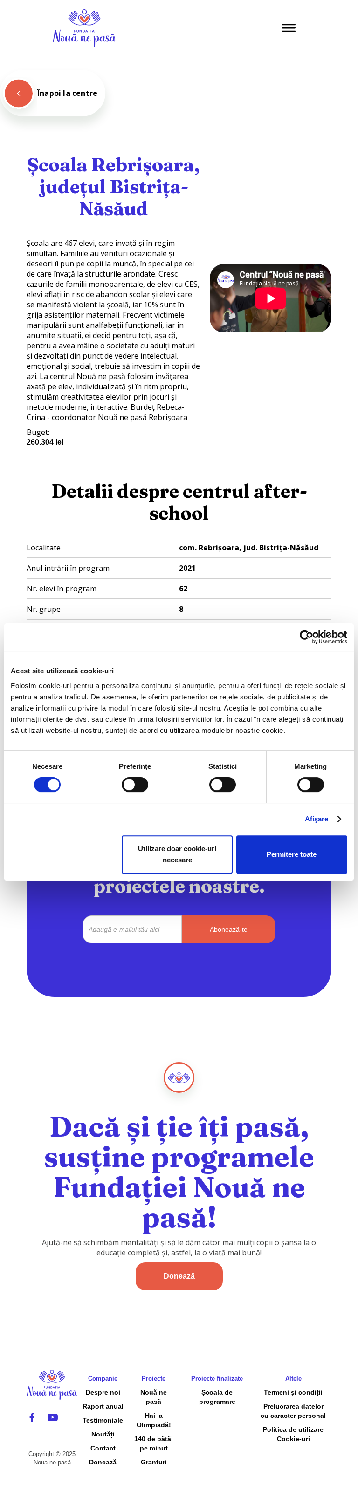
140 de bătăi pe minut (153, 1443)
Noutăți (103, 1434)
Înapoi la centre (67, 93)
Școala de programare (217, 1397)
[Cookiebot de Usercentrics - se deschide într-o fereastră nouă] (306, 637)
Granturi (154, 1462)
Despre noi (103, 1392)
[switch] (135, 784)
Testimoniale (103, 1420)
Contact (103, 1448)
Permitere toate (292, 854)
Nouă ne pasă (153, 1397)
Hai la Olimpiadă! (154, 1420)
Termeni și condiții (293, 1392)
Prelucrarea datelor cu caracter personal (293, 1410)
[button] (288, 28)
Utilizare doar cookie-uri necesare (177, 854)
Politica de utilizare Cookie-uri (293, 1434)
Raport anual (103, 1406)
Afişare (317, 819)
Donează (179, 1276)
